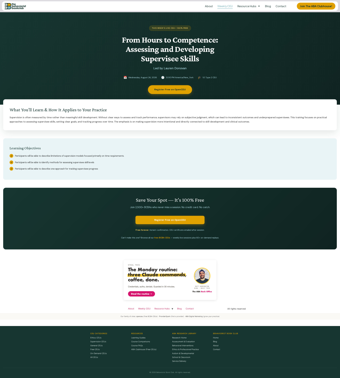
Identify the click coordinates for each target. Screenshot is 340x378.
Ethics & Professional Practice (185, 349)
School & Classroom (181, 357)
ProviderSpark (164, 316)
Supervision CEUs (98, 341)
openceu (139, 316)
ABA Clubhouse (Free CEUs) (143, 349)
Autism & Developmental (183, 353)
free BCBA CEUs (162, 237)
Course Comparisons (140, 341)
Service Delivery (179, 361)
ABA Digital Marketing (194, 316)
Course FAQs (137, 345)
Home (215, 338)
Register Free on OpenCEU (170, 89)
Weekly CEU (225, 6)
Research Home (179, 338)
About (209, 6)
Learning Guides (138, 338)
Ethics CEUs (95, 338)
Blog (268, 6)
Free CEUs (95, 349)
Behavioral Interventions (183, 345)
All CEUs (94, 357)
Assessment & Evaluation (183, 341)
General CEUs (96, 345)
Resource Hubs (246, 6)
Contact (281, 6)
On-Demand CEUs (98, 353)
